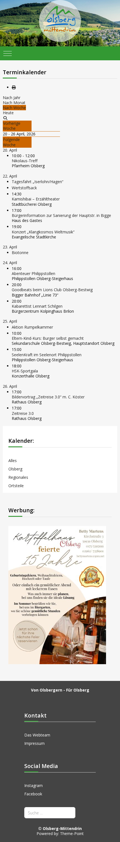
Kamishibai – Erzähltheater (36, 199)
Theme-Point (72, 833)
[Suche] (5, 118)
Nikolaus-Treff (24, 160)
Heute (8, 112)
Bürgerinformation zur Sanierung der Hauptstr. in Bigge (61, 215)
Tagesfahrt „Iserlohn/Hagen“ (37, 181)
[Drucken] (14, 87)
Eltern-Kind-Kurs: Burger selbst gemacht (48, 338)
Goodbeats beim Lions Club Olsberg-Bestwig (52, 289)
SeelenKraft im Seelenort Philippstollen (46, 354)
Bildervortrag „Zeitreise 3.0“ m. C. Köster (48, 397)
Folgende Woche (11, 142)
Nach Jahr (11, 97)
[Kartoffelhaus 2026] (57, 594)
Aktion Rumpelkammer (32, 327)
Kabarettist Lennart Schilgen (37, 306)
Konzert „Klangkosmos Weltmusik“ (43, 232)
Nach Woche (14, 107)
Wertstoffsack (24, 187)
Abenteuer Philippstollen (33, 273)
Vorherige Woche (11, 126)
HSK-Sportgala (25, 371)
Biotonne (20, 252)
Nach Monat (14, 102)
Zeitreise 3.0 (23, 413)
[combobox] (49, 812)
